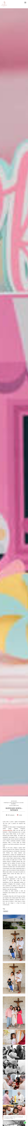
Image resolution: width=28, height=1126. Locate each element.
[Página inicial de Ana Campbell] (4, 4)
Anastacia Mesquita (7, 830)
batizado (6, 911)
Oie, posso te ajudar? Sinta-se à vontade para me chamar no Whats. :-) (13, 1117)
